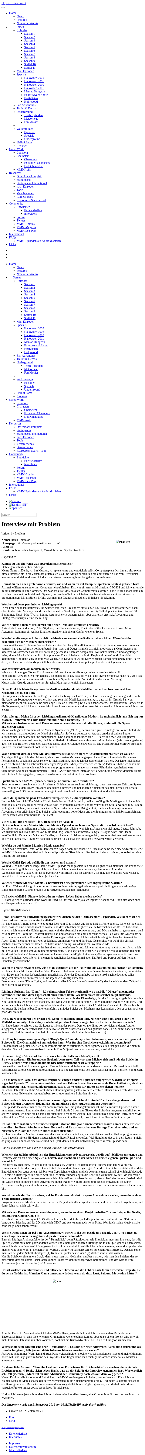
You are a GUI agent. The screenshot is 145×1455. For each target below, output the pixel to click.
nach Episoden (25, 186)
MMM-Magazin (26, 227)
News (20, 16)
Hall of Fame (24, 142)
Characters (23, 156)
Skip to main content (14, 3)
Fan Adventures (26, 105)
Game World (16, 149)
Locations (22, 152)
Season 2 (29, 37)
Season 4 (29, 43)
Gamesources (25, 196)
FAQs (12, 237)
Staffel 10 (30, 64)
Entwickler (23, 206)
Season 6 (29, 50)
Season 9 (29, 60)
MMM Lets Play (26, 230)
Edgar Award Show (36, 94)
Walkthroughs (25, 128)
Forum (21, 217)
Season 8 (29, 57)
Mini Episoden (25, 71)
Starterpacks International (32, 183)
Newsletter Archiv (27, 23)
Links (12, 244)
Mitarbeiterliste (18, 1450)
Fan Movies (31, 122)
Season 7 (29, 54)
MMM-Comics (26, 223)
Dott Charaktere (33, 166)
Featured (22, 19)
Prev (12, 1417)
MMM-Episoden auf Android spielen (39, 240)
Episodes (22, 30)
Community (16, 203)
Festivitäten (31, 98)
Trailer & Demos (27, 108)
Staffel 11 (29, 67)
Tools (20, 189)
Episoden (29, 132)
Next (12, 1420)
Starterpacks (24, 179)
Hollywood (31, 101)
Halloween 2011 (34, 88)
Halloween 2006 (34, 81)
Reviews (22, 145)
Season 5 (29, 47)
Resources (15, 173)
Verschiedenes (25, 193)
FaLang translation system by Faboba (13, 1428)
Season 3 (29, 40)
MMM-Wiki (24, 169)
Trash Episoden (33, 115)
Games (19, 26)
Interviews (30, 213)
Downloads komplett (29, 176)
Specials (21, 74)
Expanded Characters (37, 162)
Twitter (21, 220)
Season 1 (29, 33)
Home (12, 13)
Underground (25, 111)
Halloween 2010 (34, 84)
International (16, 234)
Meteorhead (31, 118)
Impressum (15, 1443)
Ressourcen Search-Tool (31, 200)
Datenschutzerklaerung (22, 1446)
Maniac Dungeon (34, 91)
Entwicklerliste (33, 210)
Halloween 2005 (34, 77)
